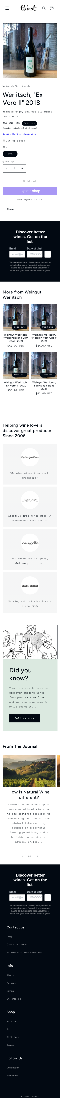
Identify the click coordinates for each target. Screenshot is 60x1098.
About (10, 975)
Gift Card (13, 1037)
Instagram (13, 1067)
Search (11, 1045)
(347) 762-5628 (17, 944)
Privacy (12, 983)
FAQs (9, 936)
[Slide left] (22, 856)
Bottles (12, 1021)
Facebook (12, 1075)
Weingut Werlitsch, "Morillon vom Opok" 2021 (44, 338)
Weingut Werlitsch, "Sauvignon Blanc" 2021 (44, 385)
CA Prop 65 (14, 998)
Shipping (7, 128)
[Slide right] (37, 856)
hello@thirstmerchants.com (25, 952)
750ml (12, 154)
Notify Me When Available (19, 134)
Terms (10, 991)
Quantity (8, 161)
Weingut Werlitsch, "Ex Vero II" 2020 (16, 384)
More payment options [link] (30, 199)
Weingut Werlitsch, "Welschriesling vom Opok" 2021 (15, 338)
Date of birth (34, 248)
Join (9, 1029)
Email (12, 248)
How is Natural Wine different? (29, 794)
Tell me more (24, 718)
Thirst (35, 1096)
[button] (7, 8)
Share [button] (10, 209)
